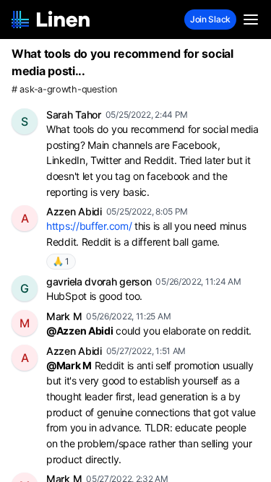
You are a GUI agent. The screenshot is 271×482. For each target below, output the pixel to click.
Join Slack (210, 19)
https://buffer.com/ (89, 226)
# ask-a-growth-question (64, 89)
